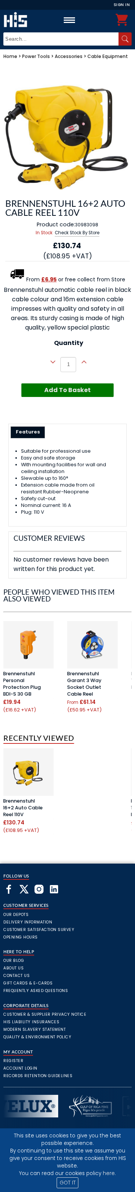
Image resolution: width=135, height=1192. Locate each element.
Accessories (68, 56)
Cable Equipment (107, 56)
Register (13, 1061)
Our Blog (13, 960)
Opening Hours (20, 937)
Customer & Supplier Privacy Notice (44, 1014)
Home (10, 56)
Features (28, 432)
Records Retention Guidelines (37, 1076)
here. (109, 1173)
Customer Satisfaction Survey (38, 930)
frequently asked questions (35, 991)
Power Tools (36, 56)
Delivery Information (27, 922)
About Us (13, 968)
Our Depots (15, 914)
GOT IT (68, 1182)
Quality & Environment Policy (37, 1037)
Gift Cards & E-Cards (27, 983)
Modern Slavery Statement (34, 1029)
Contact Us (16, 975)
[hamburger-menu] (69, 20)
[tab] (27, 432)
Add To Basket (67, 390)
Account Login (20, 1068)
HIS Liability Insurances (31, 1022)
